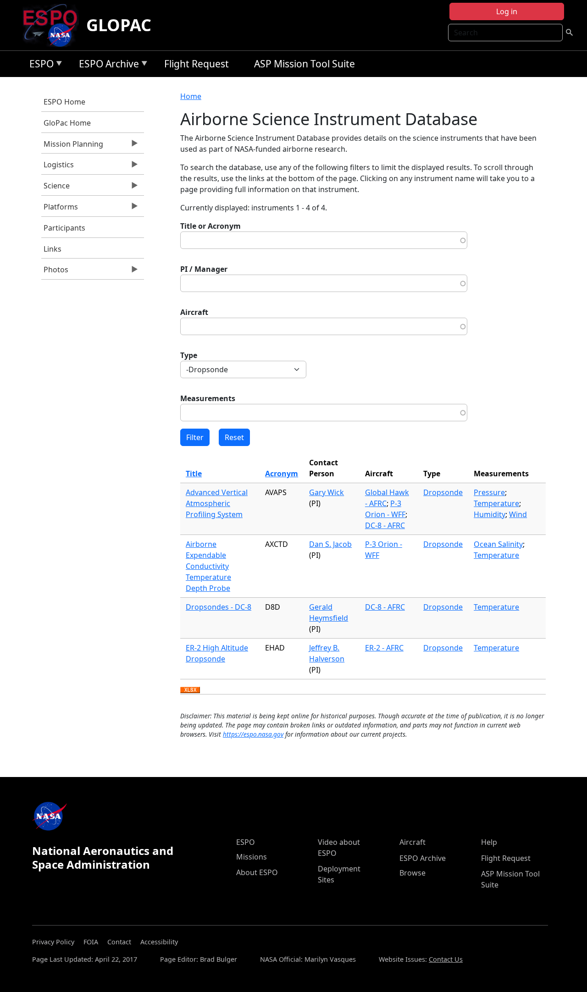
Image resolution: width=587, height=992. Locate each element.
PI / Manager (203, 269)
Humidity (489, 514)
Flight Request (196, 63)
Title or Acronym (210, 226)
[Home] (54, 25)
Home (190, 96)
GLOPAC (118, 25)
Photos (54, 272)
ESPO (39, 65)
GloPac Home (67, 123)
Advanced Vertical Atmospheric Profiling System (217, 503)
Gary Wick (326, 492)
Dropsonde (443, 492)
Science (55, 188)
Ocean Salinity (498, 544)
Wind (518, 514)
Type (188, 355)
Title (194, 473)
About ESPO (257, 872)
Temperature (496, 503)
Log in (506, 11)
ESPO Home (64, 102)
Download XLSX (190, 690)
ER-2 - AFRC (384, 648)
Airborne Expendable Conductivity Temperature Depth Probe (208, 566)
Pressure (489, 492)
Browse (412, 873)
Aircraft (194, 312)
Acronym (281, 473)
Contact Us (446, 959)
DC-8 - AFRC (385, 525)
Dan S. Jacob (330, 544)
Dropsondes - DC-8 (218, 607)
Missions (251, 857)
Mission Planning (72, 146)
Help (489, 842)
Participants (64, 228)
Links (52, 249)
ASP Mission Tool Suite (304, 63)
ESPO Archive (106, 65)
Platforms (59, 209)
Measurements (207, 398)
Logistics (57, 167)
